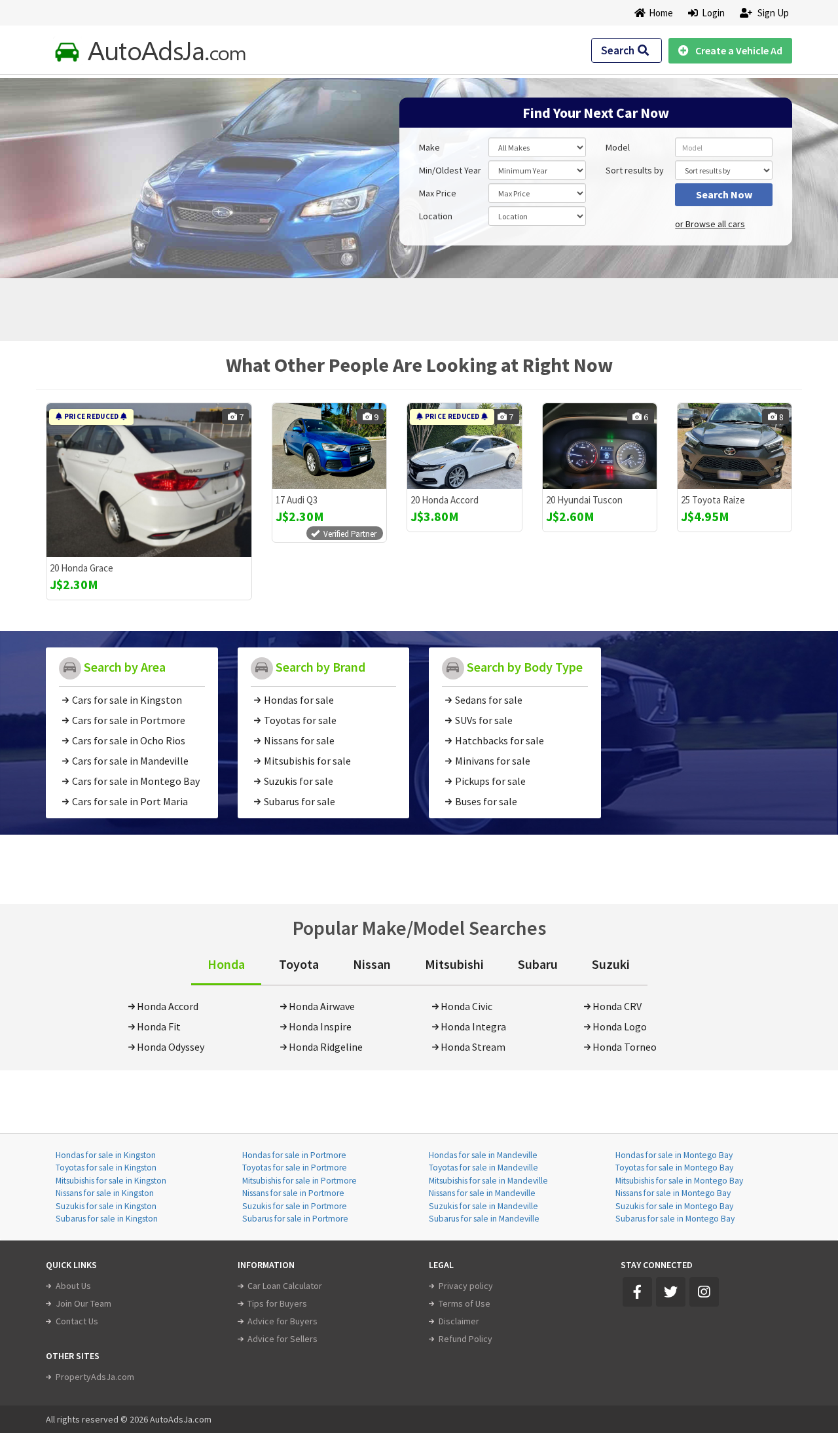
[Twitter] (670, 1292)
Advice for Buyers (282, 1321)
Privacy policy (466, 1286)
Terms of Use (464, 1303)
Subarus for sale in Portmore (295, 1218)
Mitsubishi (454, 964)
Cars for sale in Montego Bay (136, 781)
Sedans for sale (488, 699)
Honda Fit (159, 1026)
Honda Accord (167, 1006)
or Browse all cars (710, 224)
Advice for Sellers (282, 1339)
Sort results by (635, 170)
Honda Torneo (624, 1046)
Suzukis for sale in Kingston (106, 1206)
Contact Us (77, 1321)
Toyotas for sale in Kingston (106, 1167)
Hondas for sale (299, 699)
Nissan (372, 964)
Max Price (437, 193)
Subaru (538, 964)
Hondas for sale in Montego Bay (674, 1155)
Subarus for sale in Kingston (107, 1218)
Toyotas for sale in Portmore (294, 1167)
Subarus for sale (299, 801)
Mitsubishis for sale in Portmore (299, 1180)
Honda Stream (473, 1046)
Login (711, 13)
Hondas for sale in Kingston (106, 1155)
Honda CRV (617, 1006)
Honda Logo (619, 1026)
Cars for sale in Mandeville (130, 760)
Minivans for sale (492, 760)
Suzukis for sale (298, 781)
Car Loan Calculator (284, 1286)
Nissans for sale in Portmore (293, 1193)
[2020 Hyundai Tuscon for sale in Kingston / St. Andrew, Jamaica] (600, 446)
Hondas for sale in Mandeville (483, 1155)
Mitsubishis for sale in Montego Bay (679, 1180)
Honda (226, 964)
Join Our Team (83, 1303)
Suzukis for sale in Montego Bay (674, 1206)
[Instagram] (704, 1292)
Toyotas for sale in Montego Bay (674, 1167)
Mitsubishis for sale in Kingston (111, 1180)
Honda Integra (473, 1026)
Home (661, 13)
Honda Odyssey (170, 1046)
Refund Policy (465, 1339)
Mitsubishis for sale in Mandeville (488, 1180)
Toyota (299, 964)
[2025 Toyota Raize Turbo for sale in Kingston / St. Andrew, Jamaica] (735, 446)
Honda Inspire (320, 1026)
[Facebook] (637, 1292)
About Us (73, 1286)
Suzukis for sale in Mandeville (483, 1206)
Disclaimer (459, 1321)
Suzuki (611, 964)
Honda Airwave (322, 1006)
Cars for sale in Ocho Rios (128, 740)
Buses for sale (486, 801)
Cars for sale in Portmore (128, 720)
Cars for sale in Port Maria (130, 801)
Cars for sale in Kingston (127, 699)
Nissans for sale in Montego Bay (673, 1193)
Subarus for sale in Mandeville (484, 1218)
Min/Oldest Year (450, 170)
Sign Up (772, 13)
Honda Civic (466, 1006)
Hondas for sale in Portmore (294, 1155)
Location (435, 216)
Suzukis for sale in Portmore (294, 1206)
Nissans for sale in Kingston (105, 1193)
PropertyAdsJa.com (95, 1377)
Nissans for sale (299, 740)
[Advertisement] (139, 171)
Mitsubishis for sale (307, 760)
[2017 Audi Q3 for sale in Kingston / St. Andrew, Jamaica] (329, 446)
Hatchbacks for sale (499, 740)
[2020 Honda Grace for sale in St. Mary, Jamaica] (148, 480)
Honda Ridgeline (326, 1046)
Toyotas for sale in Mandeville (483, 1167)
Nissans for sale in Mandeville (482, 1193)
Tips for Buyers (277, 1303)
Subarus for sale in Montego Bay (675, 1218)
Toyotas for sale (300, 720)
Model (618, 147)
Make (429, 147)
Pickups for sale (490, 781)
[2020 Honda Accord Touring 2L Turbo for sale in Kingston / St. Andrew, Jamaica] (464, 446)
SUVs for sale (484, 720)
